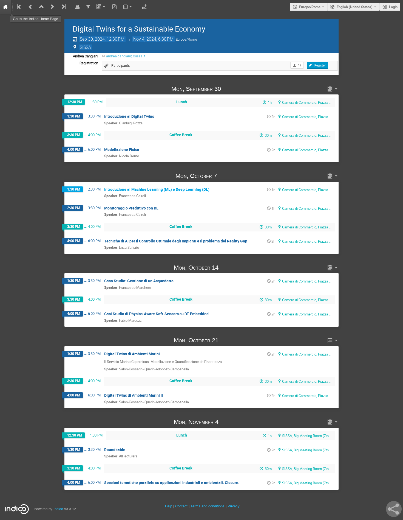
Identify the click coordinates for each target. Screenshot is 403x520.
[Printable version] (77, 7)
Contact (181, 506)
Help (168, 506)
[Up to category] (41, 7)
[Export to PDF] (114, 7)
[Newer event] (52, 7)
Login (393, 6)
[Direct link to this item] (229, 89)
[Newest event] (63, 7)
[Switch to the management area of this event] (143, 7)
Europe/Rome (309, 6)
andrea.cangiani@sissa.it (125, 56)
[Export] (101, 7)
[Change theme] (128, 7)
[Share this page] (394, 509)
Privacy (234, 506)
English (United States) (355, 6)
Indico (58, 509)
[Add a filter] (88, 7)
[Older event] (30, 7)
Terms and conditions (208, 506)
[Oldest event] (19, 7)
